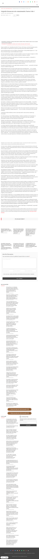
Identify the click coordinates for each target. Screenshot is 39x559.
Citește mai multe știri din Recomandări (18, 409)
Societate (2, 13)
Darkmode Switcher (8, 553)
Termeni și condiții (31, 553)
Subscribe (28, 425)
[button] (16, 15)
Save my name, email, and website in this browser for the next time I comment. (19, 274)
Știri (4, 8)
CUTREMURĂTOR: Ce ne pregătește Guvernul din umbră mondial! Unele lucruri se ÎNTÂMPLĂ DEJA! (31, 245)
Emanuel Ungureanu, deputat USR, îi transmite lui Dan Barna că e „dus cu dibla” (6, 230)
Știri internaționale (8, 8)
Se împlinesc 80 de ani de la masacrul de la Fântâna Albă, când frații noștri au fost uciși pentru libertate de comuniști (18, 245)
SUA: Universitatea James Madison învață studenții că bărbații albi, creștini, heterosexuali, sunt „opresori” (18, 230)
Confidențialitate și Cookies (20, 553)
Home (2, 8)
